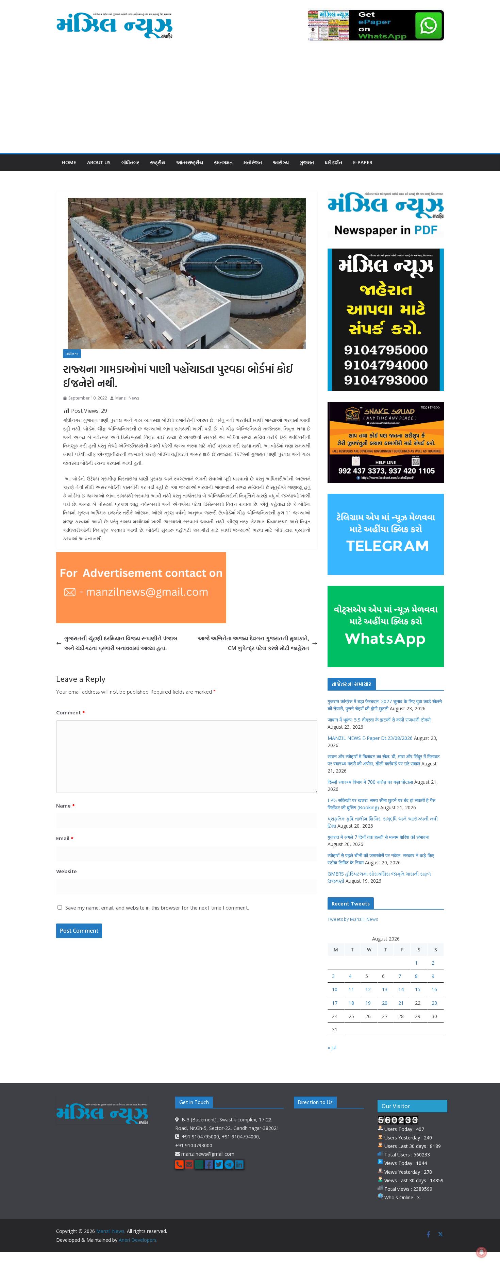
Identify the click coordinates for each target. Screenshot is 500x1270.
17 (334, 1003)
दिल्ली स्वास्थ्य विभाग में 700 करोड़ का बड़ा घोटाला (370, 782)
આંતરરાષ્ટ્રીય (189, 162)
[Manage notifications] (481, 1252)
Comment (70, 712)
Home (69, 162)
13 (384, 989)
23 (434, 1003)
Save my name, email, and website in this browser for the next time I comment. (157, 907)
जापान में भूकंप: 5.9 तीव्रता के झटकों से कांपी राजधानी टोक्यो (379, 719)
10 (334, 989)
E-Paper (362, 162)
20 (384, 1003)
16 (434, 989)
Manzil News (127, 398)
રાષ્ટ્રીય (157, 162)
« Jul (332, 1047)
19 (368, 1003)
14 (401, 989)
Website (66, 871)
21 (401, 1003)
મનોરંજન (253, 162)
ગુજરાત (307, 162)
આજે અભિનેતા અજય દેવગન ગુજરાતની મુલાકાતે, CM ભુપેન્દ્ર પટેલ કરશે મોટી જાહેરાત (253, 643)
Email (64, 838)
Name (65, 805)
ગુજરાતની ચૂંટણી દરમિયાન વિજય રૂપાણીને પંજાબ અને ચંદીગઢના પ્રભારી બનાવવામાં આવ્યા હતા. (121, 643)
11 (351, 989)
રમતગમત (223, 162)
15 (417, 989)
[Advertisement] (250, 102)
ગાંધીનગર (130, 162)
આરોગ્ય (281, 162)
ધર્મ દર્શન (333, 162)
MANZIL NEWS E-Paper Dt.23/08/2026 (370, 738)
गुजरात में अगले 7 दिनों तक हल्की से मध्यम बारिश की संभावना (378, 837)
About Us (99, 162)
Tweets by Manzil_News (353, 918)
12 (368, 989)
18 (351, 1003)
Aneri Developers (137, 1240)
